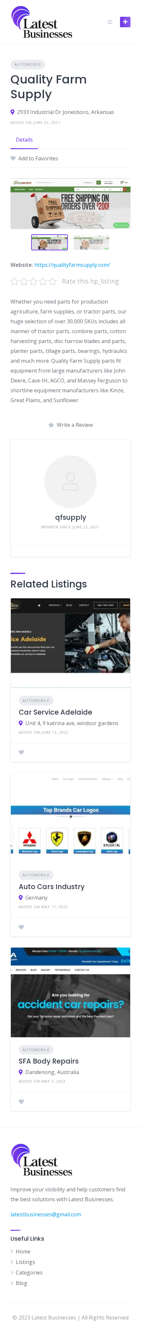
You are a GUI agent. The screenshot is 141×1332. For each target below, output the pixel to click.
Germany (36, 897)
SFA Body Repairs (49, 1061)
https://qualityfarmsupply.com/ (72, 264)
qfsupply (70, 517)
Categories (29, 1272)
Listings (25, 1262)
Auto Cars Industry (52, 886)
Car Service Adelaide (55, 712)
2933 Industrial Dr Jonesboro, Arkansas (65, 112)
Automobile (27, 64)
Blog (21, 1283)
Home (23, 1251)
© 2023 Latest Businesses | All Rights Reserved (70, 1317)
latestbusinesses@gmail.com (45, 1214)
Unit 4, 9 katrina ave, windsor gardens (71, 723)
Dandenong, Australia (52, 1072)
